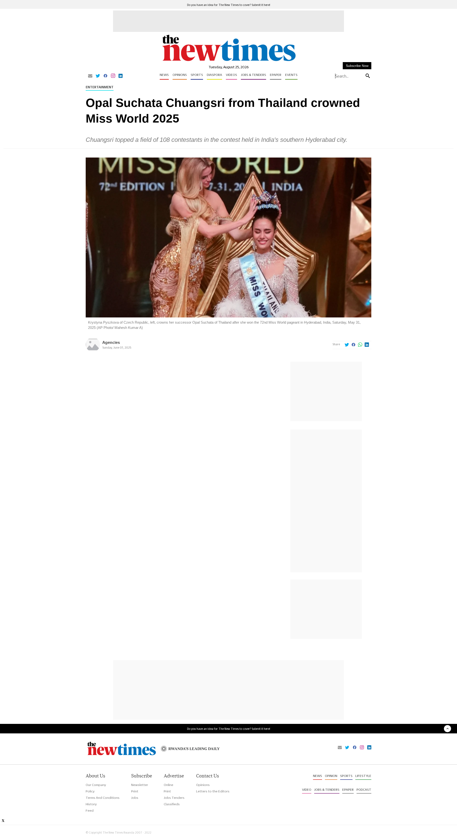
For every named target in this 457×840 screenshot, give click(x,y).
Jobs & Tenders (253, 75)
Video (306, 789)
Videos (231, 75)
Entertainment (100, 87)
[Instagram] (113, 76)
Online (168, 785)
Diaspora (214, 75)
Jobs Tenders (174, 798)
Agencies (111, 342)
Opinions (180, 75)
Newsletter (139, 785)
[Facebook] (105, 76)
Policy (90, 791)
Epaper (275, 75)
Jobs (134, 798)
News (164, 75)
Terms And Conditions (102, 798)
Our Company (96, 785)
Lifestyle (363, 776)
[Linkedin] (121, 76)
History (91, 804)
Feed (90, 810)
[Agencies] (93, 350)
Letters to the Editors (212, 791)
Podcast (364, 789)
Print (134, 791)
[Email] (90, 76)
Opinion (331, 776)
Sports (197, 75)
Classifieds (172, 804)
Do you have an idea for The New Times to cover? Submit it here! (228, 4)
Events (291, 75)
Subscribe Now (357, 66)
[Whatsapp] (360, 345)
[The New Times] (228, 61)
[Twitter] (98, 76)
